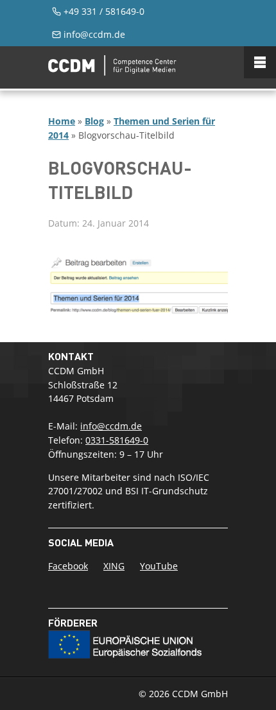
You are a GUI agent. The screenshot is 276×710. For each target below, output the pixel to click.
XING (114, 566)
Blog (94, 121)
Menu (260, 62)
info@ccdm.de (94, 34)
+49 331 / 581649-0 (104, 11)
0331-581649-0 (116, 440)
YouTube (159, 566)
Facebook (68, 566)
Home (61, 121)
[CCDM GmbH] (112, 72)
